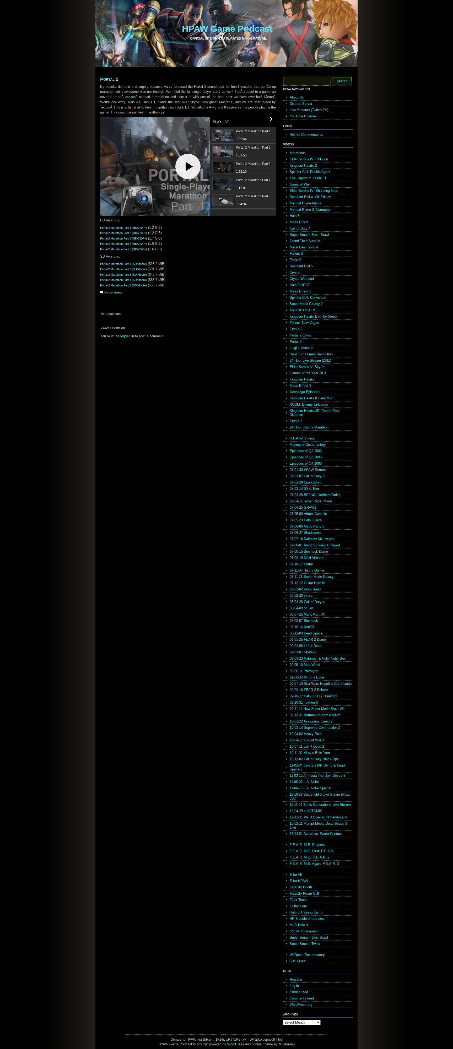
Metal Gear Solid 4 (304, 247)
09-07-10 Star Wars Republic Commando (321, 684)
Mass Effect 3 (300, 386)
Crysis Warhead (302, 279)
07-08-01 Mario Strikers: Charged (315, 545)
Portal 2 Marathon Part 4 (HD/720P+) (123, 243)
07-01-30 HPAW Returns (308, 470)
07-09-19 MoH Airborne (307, 558)
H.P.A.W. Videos (302, 438)
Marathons (298, 153)
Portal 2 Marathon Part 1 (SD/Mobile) (123, 263)
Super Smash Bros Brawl (309, 937)
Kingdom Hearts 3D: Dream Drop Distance (314, 413)
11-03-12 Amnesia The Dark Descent (317, 776)
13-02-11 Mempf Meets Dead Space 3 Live (318, 825)
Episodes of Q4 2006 (306, 463)
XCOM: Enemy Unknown (309, 404)
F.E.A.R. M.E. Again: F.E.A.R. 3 (314, 864)
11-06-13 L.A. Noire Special (310, 788)
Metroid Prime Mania (305, 203)
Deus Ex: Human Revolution (311, 354)
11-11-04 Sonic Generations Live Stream (320, 805)
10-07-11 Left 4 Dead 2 (307, 746)
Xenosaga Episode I (305, 392)
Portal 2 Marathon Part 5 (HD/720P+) (123, 249)
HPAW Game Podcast (227, 29)
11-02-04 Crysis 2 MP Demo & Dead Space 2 (317, 767)
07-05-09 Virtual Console (308, 514)
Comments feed (302, 998)
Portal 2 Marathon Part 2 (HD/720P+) (123, 233)
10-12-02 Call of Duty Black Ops (314, 759)
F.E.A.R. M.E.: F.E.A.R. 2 (309, 857)
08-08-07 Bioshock (304, 621)
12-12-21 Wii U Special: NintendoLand (318, 817)
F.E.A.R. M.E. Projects (307, 845)
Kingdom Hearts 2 (303, 165)
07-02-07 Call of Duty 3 (307, 476)
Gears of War (300, 184)
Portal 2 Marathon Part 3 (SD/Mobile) (123, 274)
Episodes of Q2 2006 (306, 451)
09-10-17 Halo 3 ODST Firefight (313, 696)
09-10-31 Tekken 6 (304, 702)
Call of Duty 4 (300, 228)
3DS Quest (298, 961)
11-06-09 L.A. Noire (304, 782)
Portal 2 (109, 79)
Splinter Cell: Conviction (308, 298)
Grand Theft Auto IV (305, 241)
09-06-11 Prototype (304, 671)
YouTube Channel (303, 116)
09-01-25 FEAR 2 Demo (308, 640)
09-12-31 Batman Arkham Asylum (315, 715)
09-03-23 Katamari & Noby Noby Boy (318, 658)
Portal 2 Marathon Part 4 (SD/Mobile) (123, 279)
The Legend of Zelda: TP (308, 178)
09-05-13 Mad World (305, 665)
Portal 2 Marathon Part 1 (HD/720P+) (123, 227)
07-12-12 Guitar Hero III (307, 583)
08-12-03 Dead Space (306, 633)
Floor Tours (298, 900)
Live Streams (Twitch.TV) (309, 110)
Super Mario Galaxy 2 (306, 304)
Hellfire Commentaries (306, 135)
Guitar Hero (298, 906)
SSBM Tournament (304, 931)
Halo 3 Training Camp (306, 912)
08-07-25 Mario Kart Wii (307, 614)
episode (130, 97)
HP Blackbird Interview (307, 919)
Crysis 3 (296, 421)
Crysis (294, 272)
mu (292, 1044)
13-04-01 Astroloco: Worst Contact (316, 834)
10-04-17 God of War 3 (307, 740)
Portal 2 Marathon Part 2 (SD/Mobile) (123, 269)
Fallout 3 (296, 254)
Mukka (284, 1044)
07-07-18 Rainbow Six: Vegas (312, 539)
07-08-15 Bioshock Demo (309, 551)
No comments (113, 292)
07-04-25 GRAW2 (303, 507)
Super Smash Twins (305, 944)
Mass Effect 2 (300, 291)
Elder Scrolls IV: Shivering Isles (314, 191)
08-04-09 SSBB (301, 608)
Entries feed (299, 992)
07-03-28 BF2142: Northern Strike (315, 495)
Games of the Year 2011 (308, 373)
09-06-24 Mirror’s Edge (307, 677)
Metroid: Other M (302, 310)
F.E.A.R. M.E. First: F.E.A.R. (312, 851)
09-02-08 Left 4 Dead (305, 646)
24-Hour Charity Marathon (309, 427)
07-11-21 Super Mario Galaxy (312, 577)
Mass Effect (299, 222)
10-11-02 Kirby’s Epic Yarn (310, 753)
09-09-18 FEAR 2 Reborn (309, 690)
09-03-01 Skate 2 (303, 652)
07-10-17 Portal (301, 564)
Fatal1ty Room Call (304, 893)
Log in (294, 986)
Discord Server (301, 104)
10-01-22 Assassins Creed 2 (311, 721)
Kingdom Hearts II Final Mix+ (312, 398)
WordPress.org (301, 1005)
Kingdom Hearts (302, 379)
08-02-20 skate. (301, 595)
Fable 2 (295, 260)
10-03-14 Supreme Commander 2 (315, 728)
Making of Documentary (308, 445)
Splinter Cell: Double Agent (310, 172)
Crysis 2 (296, 329)
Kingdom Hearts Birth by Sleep (313, 316)
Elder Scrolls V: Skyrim (307, 367)
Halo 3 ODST (300, 285)
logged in (127, 336)
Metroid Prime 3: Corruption (310, 209)
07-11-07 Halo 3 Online (307, 570)
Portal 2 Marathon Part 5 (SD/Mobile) (123, 285)
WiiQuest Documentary (307, 955)
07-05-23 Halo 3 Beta (306, 520)
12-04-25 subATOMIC (306, 811)
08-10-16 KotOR (302, 627)
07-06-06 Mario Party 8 (307, 526)
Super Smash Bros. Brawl (309, 235)
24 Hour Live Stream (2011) (310, 360)
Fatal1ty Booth (301, 887)
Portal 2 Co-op (300, 335)
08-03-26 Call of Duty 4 (307, 602)
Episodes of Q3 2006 (306, 457)
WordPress (235, 1044)
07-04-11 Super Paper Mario (311, 501)
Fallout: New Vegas (304, 323)
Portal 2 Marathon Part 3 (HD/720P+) (123, 238)
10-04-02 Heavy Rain (305, 734)
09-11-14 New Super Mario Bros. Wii (317, 709)
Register (296, 979)
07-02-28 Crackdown (305, 482)
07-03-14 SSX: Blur (304, 489)
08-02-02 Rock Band (305, 589)
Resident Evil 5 (301, 266)
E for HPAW (299, 881)
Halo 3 (294, 216)
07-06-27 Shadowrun (305, 533)
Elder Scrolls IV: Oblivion (309, 159)
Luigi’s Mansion (301, 348)
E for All (296, 875)
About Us (297, 97)
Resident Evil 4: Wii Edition (310, 197)
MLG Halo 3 (299, 925)
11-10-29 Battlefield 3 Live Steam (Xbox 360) (320, 796)
